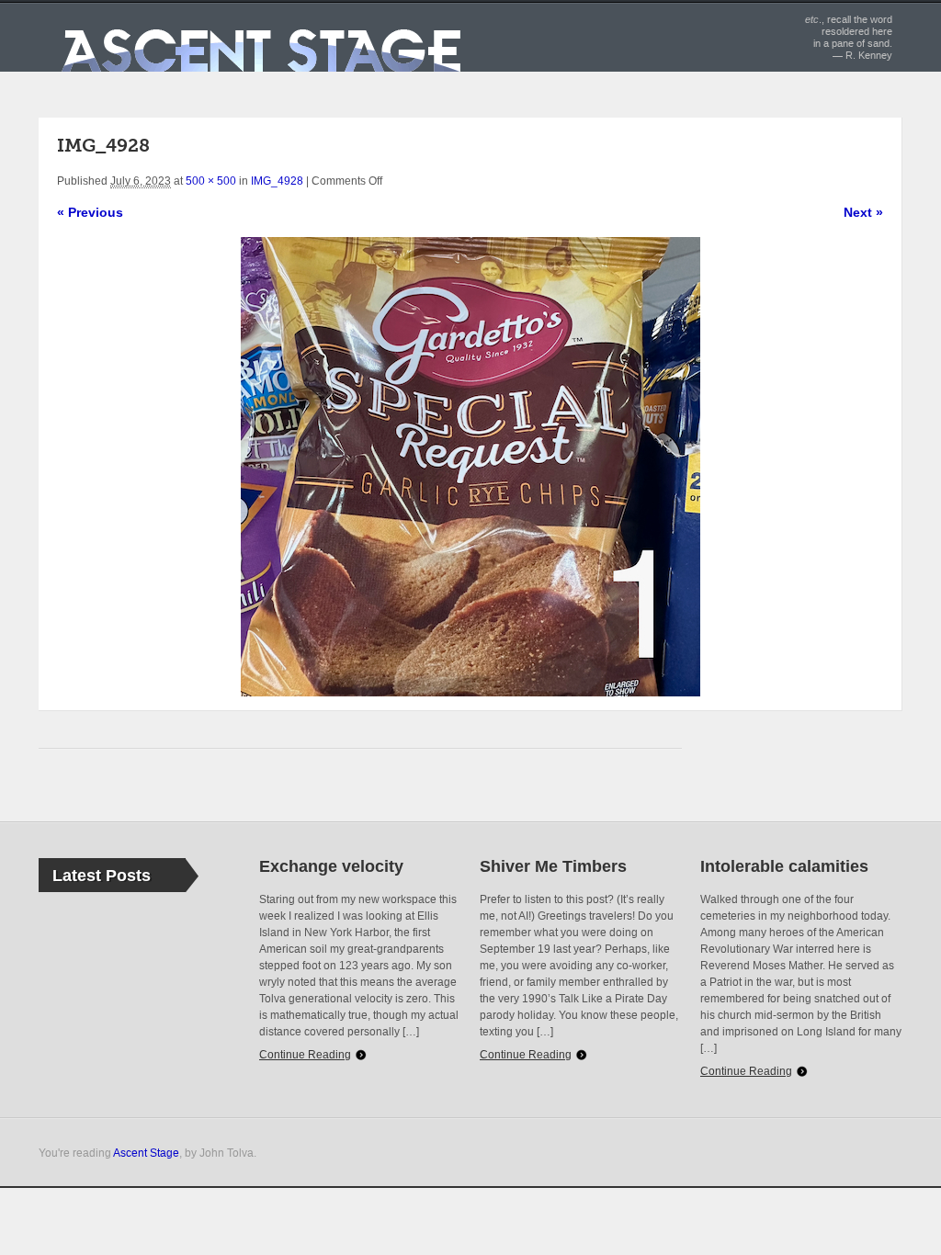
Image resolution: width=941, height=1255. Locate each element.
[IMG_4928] (470, 466)
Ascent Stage (146, 1152)
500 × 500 (211, 181)
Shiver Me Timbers (553, 866)
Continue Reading (305, 1054)
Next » (863, 212)
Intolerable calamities (784, 866)
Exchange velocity (331, 866)
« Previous (90, 212)
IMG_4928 (277, 181)
